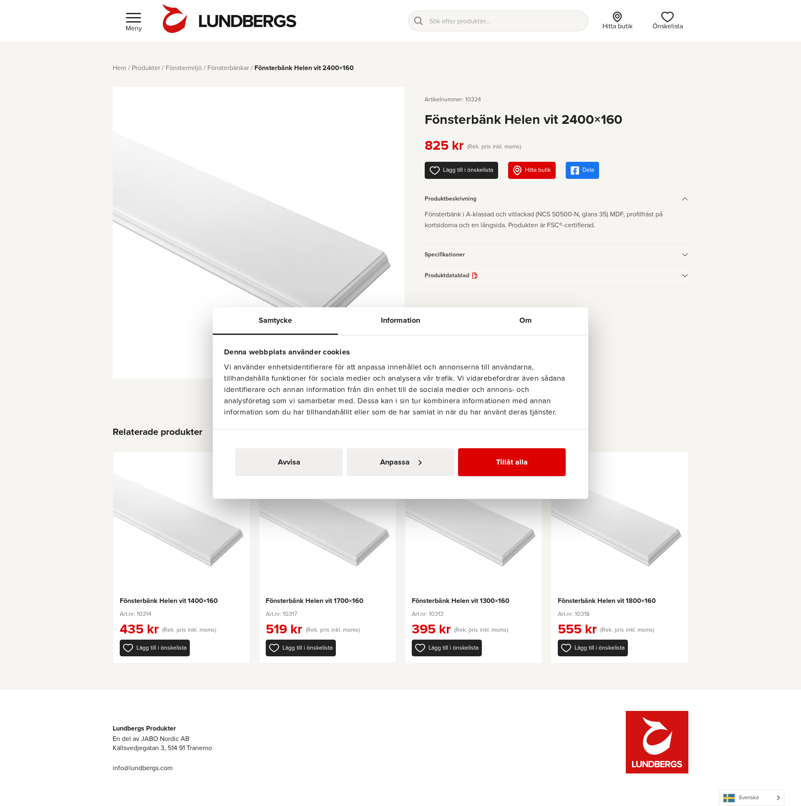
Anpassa (395, 462)
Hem (119, 68)
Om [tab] (525, 320)
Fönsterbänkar (228, 68)
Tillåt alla (512, 462)
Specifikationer (445, 254)
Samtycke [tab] (275, 320)
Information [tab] (400, 320)
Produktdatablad (447, 275)
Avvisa (289, 462)
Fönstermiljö (184, 68)
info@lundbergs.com (143, 768)
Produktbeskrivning (450, 198)
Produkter (146, 68)
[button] (155, 648)
